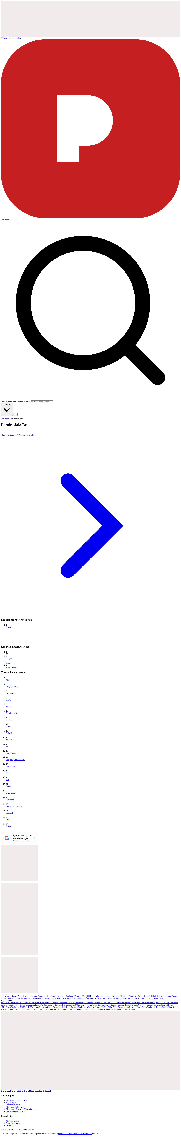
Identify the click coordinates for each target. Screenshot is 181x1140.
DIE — (129, 998)
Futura (8, 773)
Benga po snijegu (12, 687)
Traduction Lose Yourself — (15, 1003)
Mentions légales (12, 1121)
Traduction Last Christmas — (78, 1005)
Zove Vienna (11, 667)
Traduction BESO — (31, 1007)
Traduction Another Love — (47, 1005)
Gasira (8, 720)
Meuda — (127, 996)
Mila (7, 680)
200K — (93, 996)
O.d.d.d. (9, 733)
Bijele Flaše (10, 766)
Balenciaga (10, 693)
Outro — (167, 996)
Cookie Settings (12, 1125)
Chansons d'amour (13, 1105)
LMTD (9, 786)
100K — (49, 996)
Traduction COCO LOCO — (90, 1009)
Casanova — (64, 996)
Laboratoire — (110, 996)
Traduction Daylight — (120, 1009)
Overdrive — (48, 998)
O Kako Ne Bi (11, 713)
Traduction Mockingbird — (154, 1003)
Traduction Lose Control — (141, 1005)
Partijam (9, 658)
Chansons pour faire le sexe (16, 1100)
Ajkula (8, 627)
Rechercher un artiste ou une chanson (15, 402)
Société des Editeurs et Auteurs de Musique (75, 1134)
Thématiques (6, 404)
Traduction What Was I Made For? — (97, 1007)
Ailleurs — (8, 998)
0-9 (49, 1091)
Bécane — (80, 996)
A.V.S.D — (145, 996)
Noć (7, 780)
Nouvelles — (102, 998)
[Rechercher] (14, 414)
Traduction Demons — (108, 1005)
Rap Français (11, 1102)
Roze (8, 663)
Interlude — (27, 998)
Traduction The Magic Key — (29, 1009)
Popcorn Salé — (85, 998)
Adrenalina (10, 800)
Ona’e (8, 700)
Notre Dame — (30, 996)
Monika (9, 740)
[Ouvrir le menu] (17, 414)
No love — (117, 998)
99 (7, 654)
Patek (8, 726)
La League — (67, 998)
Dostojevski (10, 793)
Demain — (141, 998)
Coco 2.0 (9, 819)
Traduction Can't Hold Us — (117, 1003)
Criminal (9, 813)
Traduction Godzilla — (65, 1007)
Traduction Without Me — (44, 1003)
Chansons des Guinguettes (16, 1107)
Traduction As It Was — (132, 1007)
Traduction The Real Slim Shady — (76, 1003)
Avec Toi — (156, 998)
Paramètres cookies (13, 1123)
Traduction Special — (59, 1009)
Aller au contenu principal (11, 38)
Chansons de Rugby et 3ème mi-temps (21, 1109)
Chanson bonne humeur (15, 1111)
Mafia (8, 706)
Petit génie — (9, 996)
